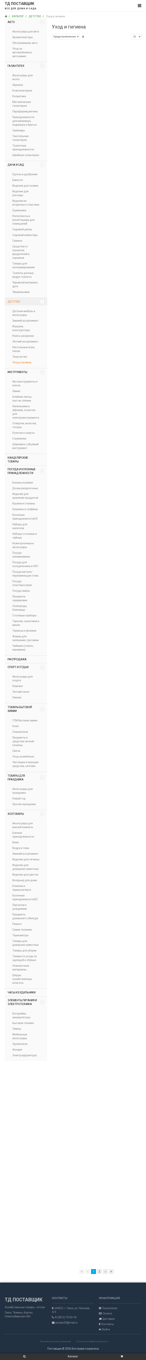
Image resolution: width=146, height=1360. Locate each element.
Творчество (19, 356)
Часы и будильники (22, 992)
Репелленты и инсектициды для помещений (23, 220)
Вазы (15, 842)
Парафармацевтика (25, 111)
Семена (17, 240)
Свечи (16, 750)
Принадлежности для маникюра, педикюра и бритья (24, 121)
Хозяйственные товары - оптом (25, 1307)
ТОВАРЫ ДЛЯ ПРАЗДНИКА (25, 777)
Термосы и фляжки (24, 630)
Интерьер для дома (24, 880)
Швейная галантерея (25, 155)
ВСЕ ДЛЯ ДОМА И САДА (21, 8)
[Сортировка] (83, 36)
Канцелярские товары (18, 459)
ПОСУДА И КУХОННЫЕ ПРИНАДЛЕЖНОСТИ (25, 471)
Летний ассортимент (25, 341)
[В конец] (111, 1271)
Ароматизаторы (22, 37)
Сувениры (18, 130)
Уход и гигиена (21, 362)
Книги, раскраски (23, 335)
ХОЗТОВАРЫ (25, 814)
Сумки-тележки (22, 929)
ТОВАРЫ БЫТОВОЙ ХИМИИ (25, 709)
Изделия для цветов (25, 874)
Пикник (16, 697)
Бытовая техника (23, 1023)
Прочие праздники (24, 804)
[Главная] (6, 16)
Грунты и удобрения (24, 174)
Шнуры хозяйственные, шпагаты (22, 979)
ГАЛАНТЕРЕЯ (25, 66)
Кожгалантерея (22, 90)
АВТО (25, 22)
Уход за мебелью (23, 756)
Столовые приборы (24, 615)
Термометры (20, 935)
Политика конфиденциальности (92, 1341)
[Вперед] (105, 1271)
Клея (15, 726)
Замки (16, 391)
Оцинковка (19, 210)
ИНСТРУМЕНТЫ (25, 372)
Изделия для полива (25, 185)
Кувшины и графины (25, 509)
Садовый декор (22, 229)
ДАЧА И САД (25, 165)
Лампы (16, 1028)
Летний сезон (20, 691)
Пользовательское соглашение (55, 1341)
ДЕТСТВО (25, 301)
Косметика (19, 96)
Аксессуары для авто (25, 31)
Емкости (17, 179)
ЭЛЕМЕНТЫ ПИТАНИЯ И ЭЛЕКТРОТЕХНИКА (25, 1002)
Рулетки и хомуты (23, 432)
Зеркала (17, 84)
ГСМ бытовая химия (24, 720)
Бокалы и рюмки (22, 482)
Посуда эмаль (21, 590)
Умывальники (21, 291)
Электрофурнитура (24, 1055)
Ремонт (17, 923)
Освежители (20, 731)
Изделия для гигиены (25, 859)
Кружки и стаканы (23, 503)
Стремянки (19, 438)
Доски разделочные (25, 488)
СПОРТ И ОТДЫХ (25, 667)
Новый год (18, 798)
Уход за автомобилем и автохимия (22, 52)
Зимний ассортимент (25, 320)
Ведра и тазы (20, 848)
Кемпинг (17, 686)
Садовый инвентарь (25, 235)
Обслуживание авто (25, 42)
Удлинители (19, 1043)
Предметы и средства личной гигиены (23, 741)
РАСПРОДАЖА (17, 659)
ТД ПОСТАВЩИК (19, 4)
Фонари (17, 1049)
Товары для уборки (24, 950)
